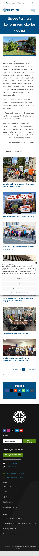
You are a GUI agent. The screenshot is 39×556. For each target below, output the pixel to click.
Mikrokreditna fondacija (15, 474)
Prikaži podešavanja (19, 289)
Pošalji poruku (11, 463)
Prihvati (19, 278)
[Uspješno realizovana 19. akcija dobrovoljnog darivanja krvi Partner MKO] (19, 158)
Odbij (19, 284)
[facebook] (4, 430)
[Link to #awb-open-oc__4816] (33, 10)
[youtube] (21, 430)
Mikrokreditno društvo (14, 477)
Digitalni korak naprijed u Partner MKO (16, 333)
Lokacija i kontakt (30, 441)
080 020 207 (11, 467)
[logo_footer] (19, 412)
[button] (36, 263)
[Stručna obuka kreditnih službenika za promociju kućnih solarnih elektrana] (19, 341)
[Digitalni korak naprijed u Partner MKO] (19, 308)
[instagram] (8, 430)
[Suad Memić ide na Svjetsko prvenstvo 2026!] (19, 194)
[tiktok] (12, 430)
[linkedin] (17, 430)
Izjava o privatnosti (24, 292)
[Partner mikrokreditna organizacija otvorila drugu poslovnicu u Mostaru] (19, 256)
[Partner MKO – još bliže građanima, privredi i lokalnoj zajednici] (19, 224)
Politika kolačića (13, 292)
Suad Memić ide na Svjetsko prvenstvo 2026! (19, 216)
